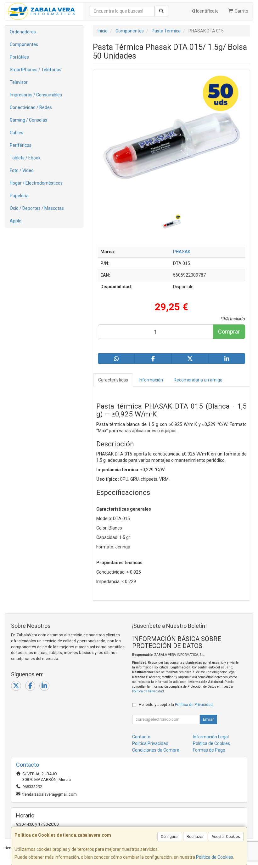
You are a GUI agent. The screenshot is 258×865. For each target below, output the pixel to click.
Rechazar (195, 836)
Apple (15, 220)
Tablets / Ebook (25, 157)
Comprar (229, 331)
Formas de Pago (209, 750)
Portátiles (19, 57)
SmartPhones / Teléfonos (35, 69)
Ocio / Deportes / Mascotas (37, 208)
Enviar (208, 719)
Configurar (170, 836)
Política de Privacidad (148, 691)
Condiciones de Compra (155, 750)
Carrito (241, 11)
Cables (16, 132)
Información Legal (211, 736)
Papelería (19, 195)
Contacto (141, 736)
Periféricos (20, 145)
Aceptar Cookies (225, 836)
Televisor (19, 82)
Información (151, 379)
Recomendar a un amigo (198, 379)
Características (113, 379)
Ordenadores (23, 31)
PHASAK (181, 251)
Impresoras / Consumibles (36, 94)
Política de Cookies (214, 857)
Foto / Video (22, 170)
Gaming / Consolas (28, 120)
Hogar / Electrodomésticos (36, 183)
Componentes (24, 44)
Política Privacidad (150, 743)
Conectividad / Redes (31, 107)
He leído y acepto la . (176, 704)
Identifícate (207, 11)
